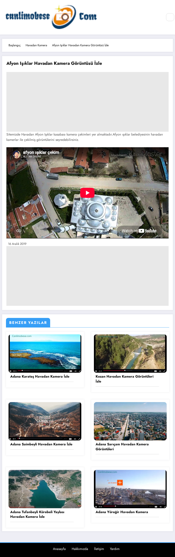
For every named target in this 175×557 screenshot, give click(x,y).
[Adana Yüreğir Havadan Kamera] (130, 488)
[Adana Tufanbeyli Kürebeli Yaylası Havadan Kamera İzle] (45, 488)
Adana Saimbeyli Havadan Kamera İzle (41, 444)
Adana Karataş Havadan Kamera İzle (39, 376)
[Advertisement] (87, 102)
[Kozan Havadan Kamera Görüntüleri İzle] (130, 353)
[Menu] (157, 17)
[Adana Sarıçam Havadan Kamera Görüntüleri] (130, 421)
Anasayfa (59, 548)
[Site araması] (170, 17)
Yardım (115, 548)
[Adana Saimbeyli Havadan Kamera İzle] (45, 421)
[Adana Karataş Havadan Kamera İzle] (45, 353)
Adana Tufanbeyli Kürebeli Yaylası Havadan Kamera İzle (37, 514)
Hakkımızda (80, 548)
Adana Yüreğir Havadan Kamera (122, 512)
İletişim (99, 548)
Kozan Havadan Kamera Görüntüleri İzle (124, 379)
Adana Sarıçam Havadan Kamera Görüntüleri (122, 446)
